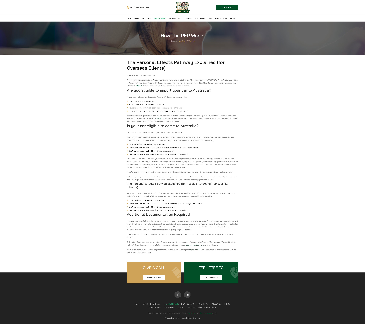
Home (129, 18)
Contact (233, 18)
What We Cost (200, 18)
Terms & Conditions (195, 307)
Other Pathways (221, 18)
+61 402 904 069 (154, 277)
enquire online (194, 250)
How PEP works (159, 18)
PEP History (146, 18)
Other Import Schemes (194, 245)
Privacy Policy (211, 307)
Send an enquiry (211, 277)
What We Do (187, 18)
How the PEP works (172, 304)
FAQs (210, 18)
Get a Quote (227, 7)
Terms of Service (206, 313)
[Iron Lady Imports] (182, 7)
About (136, 18)
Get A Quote (169, 307)
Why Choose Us (174, 18)
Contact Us (138, 86)
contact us (160, 118)
